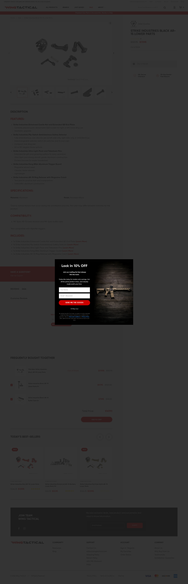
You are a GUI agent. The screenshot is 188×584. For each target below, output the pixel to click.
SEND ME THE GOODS (74, 303)
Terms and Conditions (74, 316)
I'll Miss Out (74, 309)
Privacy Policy (85, 316)
